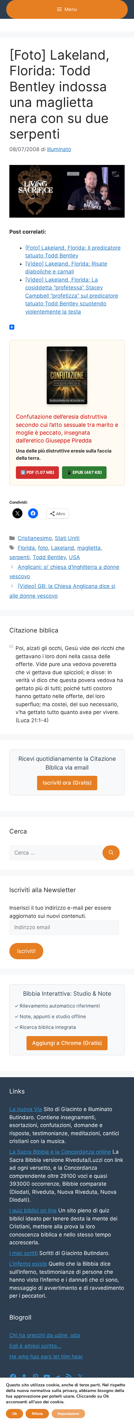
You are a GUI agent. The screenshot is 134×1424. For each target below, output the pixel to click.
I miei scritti (23, 1253)
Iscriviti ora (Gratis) (67, 783)
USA (74, 557)
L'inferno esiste (28, 1264)
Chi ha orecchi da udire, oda (44, 1335)
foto (43, 548)
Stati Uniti (67, 538)
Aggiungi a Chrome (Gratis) (67, 1043)
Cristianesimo (35, 538)
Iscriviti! (26, 951)
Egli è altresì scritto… (35, 1346)
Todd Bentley (49, 557)
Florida (26, 548)
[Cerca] (111, 852)
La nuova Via (25, 1109)
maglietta (89, 548)
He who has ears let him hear (46, 1356)
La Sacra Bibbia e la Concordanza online (60, 1152)
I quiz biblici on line (33, 1210)
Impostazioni (68, 1413)
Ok (14, 1413)
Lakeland (62, 548)
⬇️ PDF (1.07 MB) (37, 472)
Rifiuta (37, 1413)
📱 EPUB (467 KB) (84, 472)
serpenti (19, 557)
